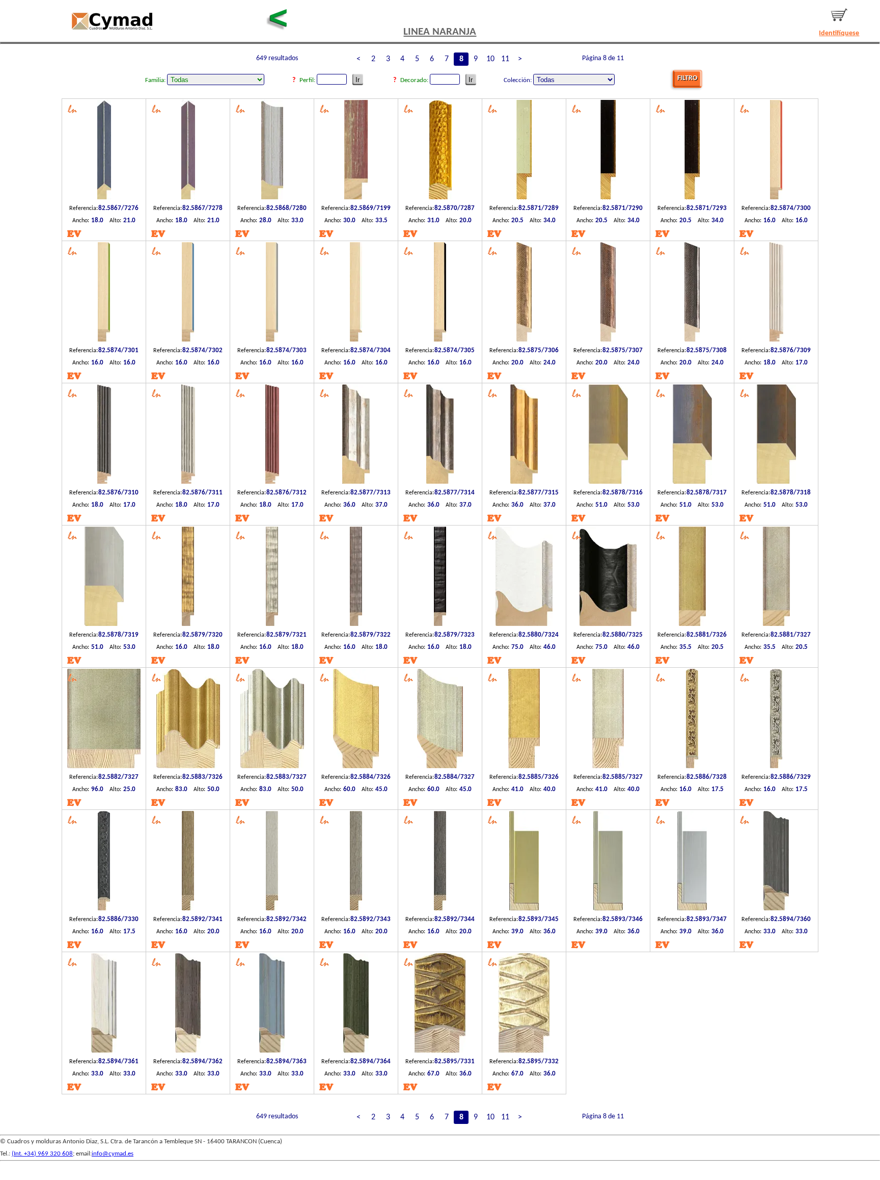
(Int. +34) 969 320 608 (42, 1153)
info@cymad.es (112, 1153)
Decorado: (415, 80)
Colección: (518, 80)
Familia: (156, 80)
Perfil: (308, 80)
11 (505, 59)
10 (490, 59)
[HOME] (112, 21)
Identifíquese (839, 33)
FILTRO (687, 78)
